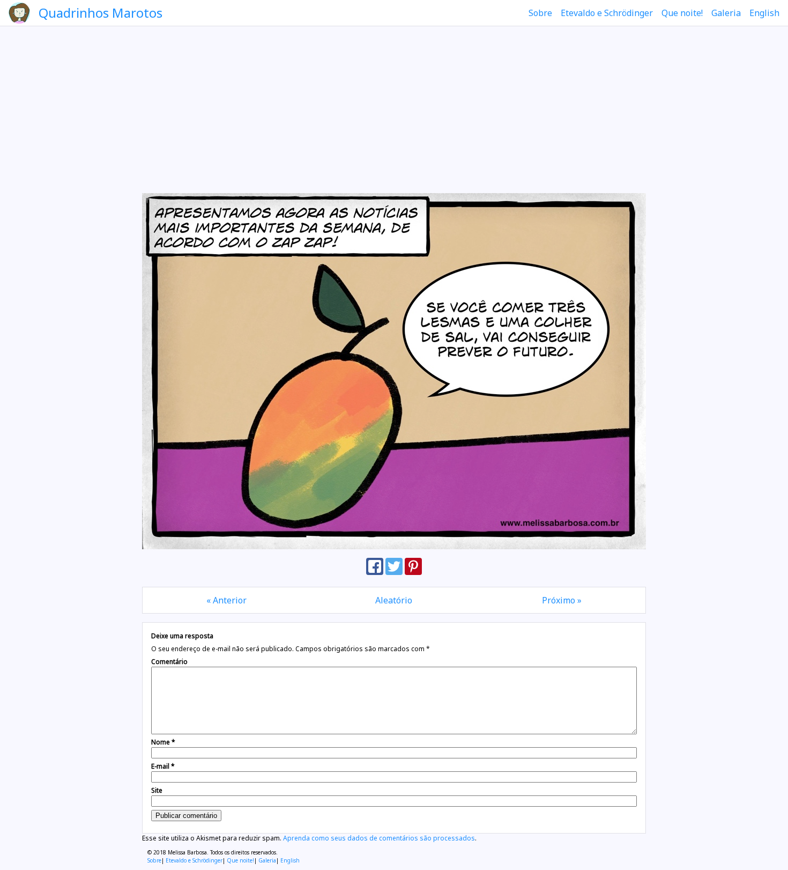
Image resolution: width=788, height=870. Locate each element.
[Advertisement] (394, 109)
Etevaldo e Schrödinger (607, 13)
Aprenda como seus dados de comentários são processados (379, 838)
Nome (163, 742)
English (764, 13)
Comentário (169, 661)
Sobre (540, 13)
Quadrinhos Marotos (100, 12)
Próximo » (562, 600)
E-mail (163, 766)
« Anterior (226, 600)
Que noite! (682, 13)
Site (156, 790)
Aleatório (393, 600)
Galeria (726, 13)
